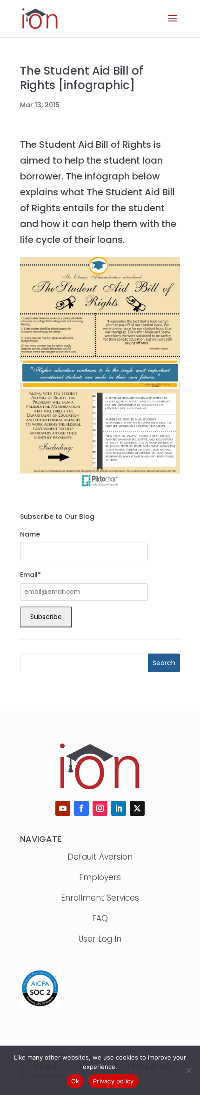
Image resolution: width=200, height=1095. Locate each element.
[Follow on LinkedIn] (118, 808)
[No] (188, 1070)
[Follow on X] (137, 808)
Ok (75, 1081)
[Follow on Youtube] (62, 808)
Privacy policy (113, 1081)
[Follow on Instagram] (100, 808)
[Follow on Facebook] (81, 808)
